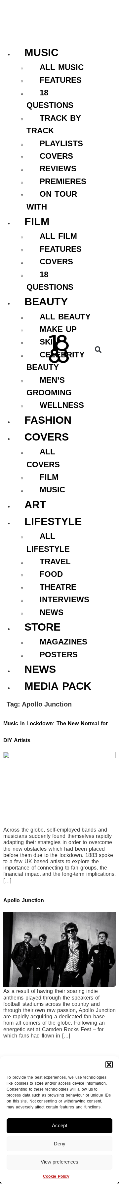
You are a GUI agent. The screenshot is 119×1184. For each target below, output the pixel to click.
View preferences (59, 1162)
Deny (59, 1143)
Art (35, 504)
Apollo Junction (23, 900)
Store (42, 627)
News (40, 669)
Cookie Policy (56, 1176)
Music (41, 52)
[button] (109, 1064)
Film (37, 221)
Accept (59, 1125)
